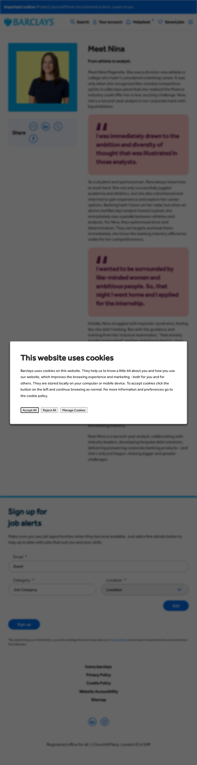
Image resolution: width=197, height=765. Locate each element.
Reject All (49, 410)
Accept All (30, 410)
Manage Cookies (73, 410)
